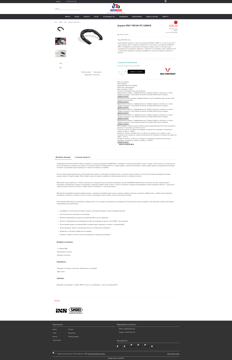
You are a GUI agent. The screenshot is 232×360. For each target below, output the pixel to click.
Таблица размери (73, 336)
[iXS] (61, 310)
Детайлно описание (63, 157)
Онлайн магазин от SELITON (116, 358)
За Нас (54, 333)
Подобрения (123, 16)
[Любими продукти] (173, 8)
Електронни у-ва (109, 16)
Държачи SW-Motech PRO (73, 22)
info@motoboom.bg (129, 329)
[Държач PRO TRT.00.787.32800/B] (91, 49)
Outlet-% (165, 16)
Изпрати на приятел (86, 72)
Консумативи (137, 16)
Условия (70, 329)
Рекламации (71, 333)
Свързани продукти (82, 157)
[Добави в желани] (176, 64)
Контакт (55, 336)
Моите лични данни (173, 353)
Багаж (96, 16)
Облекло (87, 16)
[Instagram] (174, 2)
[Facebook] (171, 2)
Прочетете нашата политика (96, 353)
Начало (67, 16)
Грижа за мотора (152, 16)
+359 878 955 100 (71, 1)
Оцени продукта (98, 72)
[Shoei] (76, 310)
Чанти (65, 22)
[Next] (81, 311)
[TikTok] (177, 2)
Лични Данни (57, 340)
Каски (77, 16)
